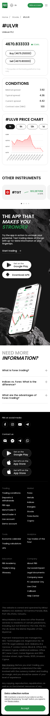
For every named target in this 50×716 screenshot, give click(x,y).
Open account (35, 5)
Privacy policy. (13, 701)
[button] (25, 371)
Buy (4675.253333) (20, 53)
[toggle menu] (46, 5)
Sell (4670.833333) (20, 61)
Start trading (9, 250)
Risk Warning (8, 665)
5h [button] (21, 126)
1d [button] (44, 126)
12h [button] (32, 126)
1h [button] (10, 126)
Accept (25, 708)
